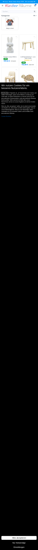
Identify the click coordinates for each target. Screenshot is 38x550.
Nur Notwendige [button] (19, 543)
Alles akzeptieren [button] (19, 538)
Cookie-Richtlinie (6, 116)
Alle (34, 15)
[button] (16, 36)
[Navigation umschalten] (2, 5)
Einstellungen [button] (19, 547)
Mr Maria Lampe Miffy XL (10, 57)
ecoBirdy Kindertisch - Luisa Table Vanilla (28, 57)
